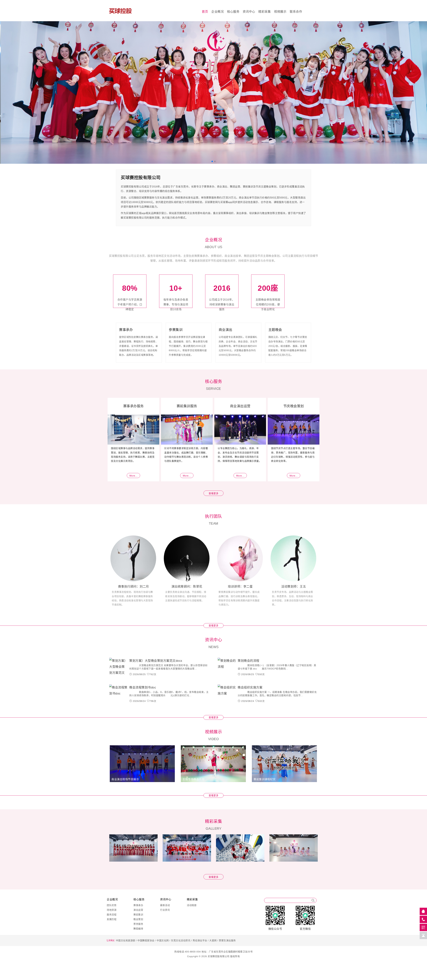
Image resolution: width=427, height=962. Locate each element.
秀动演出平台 (200, 940)
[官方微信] (423, 927)
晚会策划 (138, 919)
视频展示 (280, 11)
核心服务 (233, 11)
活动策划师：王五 (293, 586)
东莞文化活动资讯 (180, 940)
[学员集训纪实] (240, 847)
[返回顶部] (423, 935)
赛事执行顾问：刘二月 (133, 586)
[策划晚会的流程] (227, 667)
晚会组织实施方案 (250, 687)
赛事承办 (138, 905)
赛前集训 (138, 914)
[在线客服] (423, 911)
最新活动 (165, 905)
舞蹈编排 (138, 928)
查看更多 (213, 493)
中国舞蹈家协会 (145, 940)
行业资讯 (165, 910)
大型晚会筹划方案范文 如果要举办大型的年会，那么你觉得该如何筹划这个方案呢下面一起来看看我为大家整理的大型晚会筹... (168, 667)
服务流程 (111, 914)
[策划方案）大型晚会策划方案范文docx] (118, 667)
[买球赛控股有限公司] (126, 10)
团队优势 (111, 905)
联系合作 (296, 11)
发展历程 (111, 919)
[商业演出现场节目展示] (142, 763)
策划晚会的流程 (248, 660)
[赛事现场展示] (133, 847)
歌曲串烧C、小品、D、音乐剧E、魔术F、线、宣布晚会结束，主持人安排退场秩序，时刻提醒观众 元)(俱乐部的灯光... (168, 694)
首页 (205, 11)
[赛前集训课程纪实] (284, 763)
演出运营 (138, 910)
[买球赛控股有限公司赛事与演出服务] (213, 92)
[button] (14, 95)
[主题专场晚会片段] (213, 763)
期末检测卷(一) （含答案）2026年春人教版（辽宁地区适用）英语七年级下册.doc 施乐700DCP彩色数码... (277, 667)
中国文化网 (163, 940)
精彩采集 (264, 11)
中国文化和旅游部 (125, 940)
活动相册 (191, 905)
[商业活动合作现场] (187, 847)
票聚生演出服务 (227, 940)
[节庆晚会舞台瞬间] (293, 847)
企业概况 (217, 11)
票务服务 (138, 924)
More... (133, 475)
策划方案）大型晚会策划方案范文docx (155, 660)
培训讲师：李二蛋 (240, 586)
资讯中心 (249, 11)
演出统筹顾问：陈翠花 (186, 586)
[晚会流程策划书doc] (118, 693)
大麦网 (213, 940)
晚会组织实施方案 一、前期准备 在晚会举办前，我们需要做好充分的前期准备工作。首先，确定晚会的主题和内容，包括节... (277, 694)
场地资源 (111, 910)
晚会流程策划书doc (142, 687)
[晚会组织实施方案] (227, 693)
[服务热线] (423, 919)
